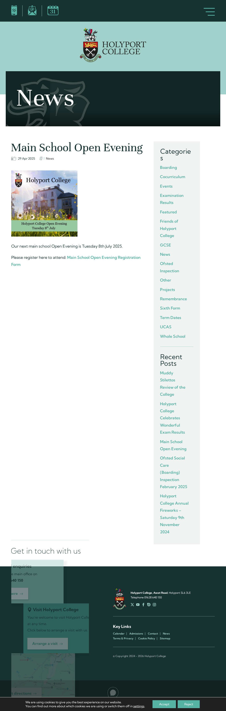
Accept (164, 704)
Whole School (172, 336)
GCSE (165, 245)
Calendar (118, 633)
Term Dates (170, 317)
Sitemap (165, 638)
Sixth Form (170, 308)
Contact (153, 633)
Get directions (18, 693)
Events (166, 186)
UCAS (165, 326)
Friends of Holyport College (169, 228)
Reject (188, 704)
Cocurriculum (172, 176)
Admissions (136, 633)
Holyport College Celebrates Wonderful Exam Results (172, 418)
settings (138, 706)
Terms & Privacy (123, 638)
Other (165, 280)
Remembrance (173, 298)
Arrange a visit (45, 643)
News (50, 158)
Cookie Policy (146, 638)
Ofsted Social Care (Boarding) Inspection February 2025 (173, 472)
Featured (168, 212)
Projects (167, 289)
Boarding (168, 167)
